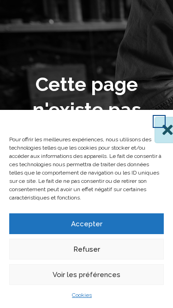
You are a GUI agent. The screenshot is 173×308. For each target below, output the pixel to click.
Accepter (86, 224)
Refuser (86, 249)
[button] (159, 121)
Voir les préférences (86, 275)
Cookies (82, 295)
